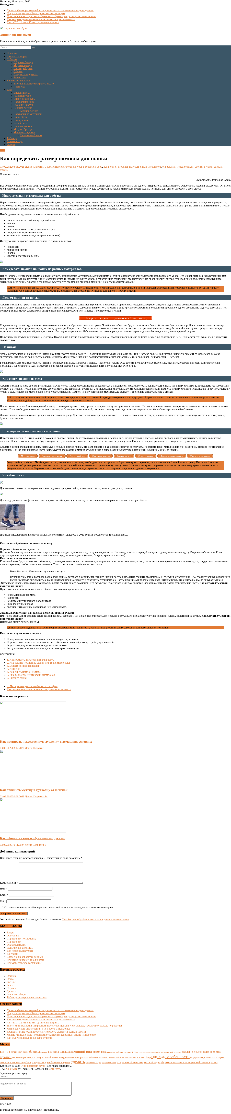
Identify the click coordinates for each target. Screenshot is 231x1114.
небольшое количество (98, 1057)
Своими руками (23, 126)
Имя (3, 888)
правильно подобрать (20, 1062)
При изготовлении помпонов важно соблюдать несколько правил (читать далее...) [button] (47, 589)
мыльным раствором (23, 1057)
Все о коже (20, 77)
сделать (218, 166)
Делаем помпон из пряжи (23, 665)
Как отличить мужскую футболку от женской (33, 790)
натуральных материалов (73, 1057)
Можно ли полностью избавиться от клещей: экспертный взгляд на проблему (51, 1034)
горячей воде (144, 1052)
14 (46, 796)
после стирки (217, 1057)
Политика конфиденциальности (25, 959)
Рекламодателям (16, 944)
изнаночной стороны (115, 166)
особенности (178, 1057)
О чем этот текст (9, 174)
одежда (159, 1056)
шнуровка (212, 1062)
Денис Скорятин (35, 166)
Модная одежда (29, 110)
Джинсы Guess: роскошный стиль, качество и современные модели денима (50, 10)
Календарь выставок (18, 80)
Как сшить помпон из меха (24, 671)
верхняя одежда (59, 1051)
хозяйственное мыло (180, 1062)
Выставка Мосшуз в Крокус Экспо (34, 83)
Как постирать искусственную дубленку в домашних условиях (46, 741)
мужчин (5, 1057)
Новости (12, 53)
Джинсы (12, 991)
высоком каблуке (115, 1052)
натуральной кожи (47, 1057)
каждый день (190, 1051)
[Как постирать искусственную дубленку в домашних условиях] (33, 735)
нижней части (130, 1057)
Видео (10, 932)
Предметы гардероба (26, 74)
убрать (4, 169)
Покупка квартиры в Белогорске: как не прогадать (36, 13)
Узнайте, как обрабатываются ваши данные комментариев (95, 919)
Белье (10, 985)
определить (169, 166)
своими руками (204, 166)
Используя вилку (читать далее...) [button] (19, 621)
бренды (34, 1051)
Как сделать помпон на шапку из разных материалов (39, 662)
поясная (4, 1062)
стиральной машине (130, 1062)
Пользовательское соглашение (24, 962)
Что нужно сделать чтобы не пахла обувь (32, 686)
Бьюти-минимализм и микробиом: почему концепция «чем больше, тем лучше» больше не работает (64, 1025)
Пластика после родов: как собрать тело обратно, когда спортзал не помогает (51, 16)
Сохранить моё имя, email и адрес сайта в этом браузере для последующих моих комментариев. (59, 907)
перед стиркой (185, 166)
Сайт (3, 901)
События (12, 59)
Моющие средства (24, 132)
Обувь (10, 978)
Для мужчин (21, 120)
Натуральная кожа (24, 101)
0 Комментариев (54, 166)
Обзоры (18, 71)
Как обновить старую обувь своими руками (32, 838)
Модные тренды (23, 65)
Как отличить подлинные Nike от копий (30, 1037)
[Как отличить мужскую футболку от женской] (33, 783)
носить (140, 1057)
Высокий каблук (23, 104)
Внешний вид (22, 92)
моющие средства (209, 1051)
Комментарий (9, 882)
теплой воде (152, 1062)
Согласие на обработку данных (25, 956)
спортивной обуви (93, 1062)
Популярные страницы (20, 947)
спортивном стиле (109, 1062)
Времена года (14, 141)
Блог (9, 89)
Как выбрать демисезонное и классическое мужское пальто (41, 19)
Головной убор (22, 95)
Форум (11, 144)
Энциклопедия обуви (15, 34)
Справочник (14, 941)
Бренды (11, 982)
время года (100, 1051)
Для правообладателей (20, 950)
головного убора (74, 166)
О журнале (13, 935)
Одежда (11, 975)
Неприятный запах (31, 135)
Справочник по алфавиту (21, 938)
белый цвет (16, 1051)
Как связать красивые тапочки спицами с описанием (39, 689)
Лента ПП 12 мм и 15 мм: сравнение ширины (33, 22)
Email (4, 894)
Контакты (12, 953)
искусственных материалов (145, 166)
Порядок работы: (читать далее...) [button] (19, 549)
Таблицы (12, 138)
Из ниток (13, 668)
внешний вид (81, 1051)
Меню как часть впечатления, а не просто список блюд (38, 1028)
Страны (11, 988)
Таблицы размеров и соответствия (27, 997)
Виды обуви (21, 117)
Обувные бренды (23, 62)
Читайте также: (17, 677)
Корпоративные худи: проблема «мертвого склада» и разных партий (46, 1031)
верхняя (43, 1052)
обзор (148, 1057)
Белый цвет (20, 123)
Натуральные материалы (28, 114)
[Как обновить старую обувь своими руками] (33, 831)
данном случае (157, 1052)
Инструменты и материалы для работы (30, 659)
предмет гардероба (43, 1062)
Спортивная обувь (24, 98)
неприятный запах (116, 1057)
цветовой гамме (198, 1062)
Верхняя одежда (23, 107)
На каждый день (23, 68)
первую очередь (199, 1057)
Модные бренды (23, 129)
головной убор (93, 166)
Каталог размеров (17, 56)
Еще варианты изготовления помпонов (31, 674)
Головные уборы (16, 994)
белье (25, 1051)
